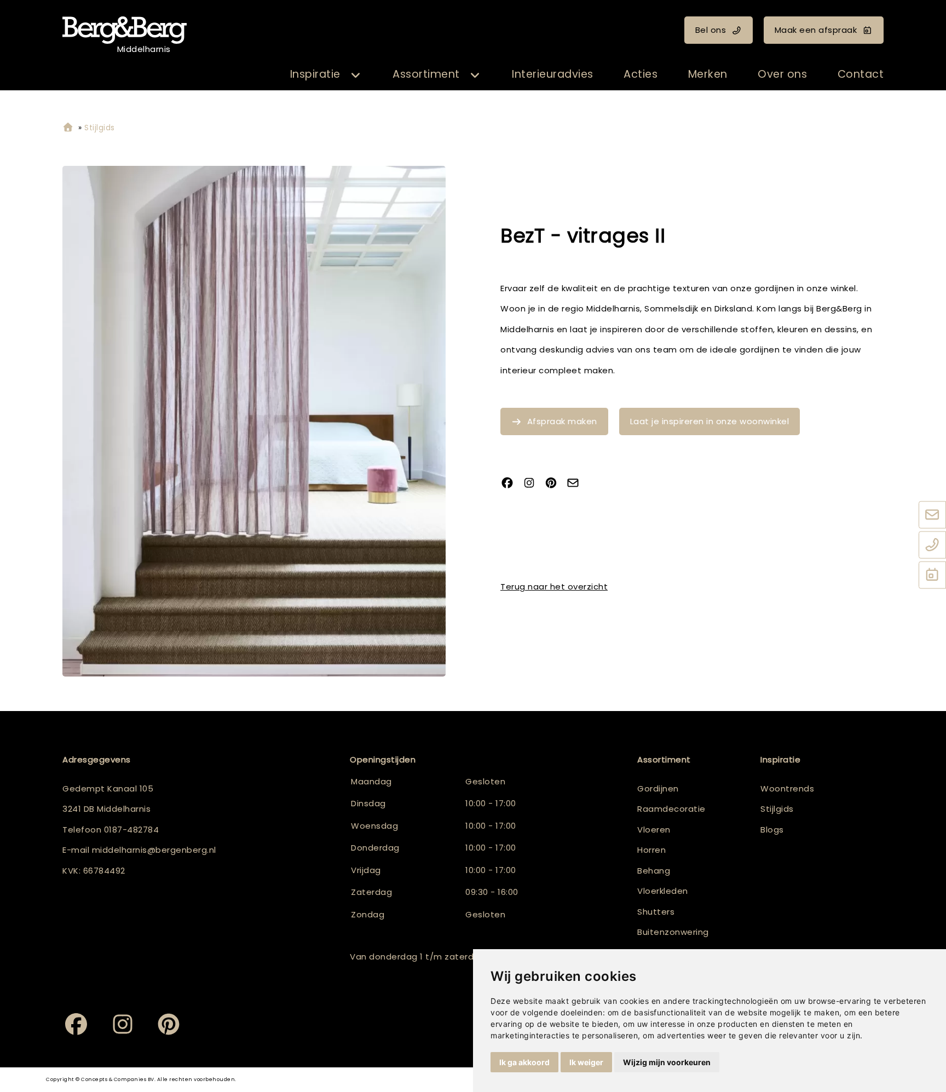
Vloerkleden (662, 891)
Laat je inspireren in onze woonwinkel (709, 421)
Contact (861, 74)
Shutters (655, 911)
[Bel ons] (932, 545)
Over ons (782, 74)
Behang (653, 870)
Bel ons (710, 30)
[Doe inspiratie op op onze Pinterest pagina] (555, 483)
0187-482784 (131, 829)
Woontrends (787, 788)
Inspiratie (315, 74)
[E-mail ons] (932, 515)
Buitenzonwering (673, 932)
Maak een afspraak (816, 30)
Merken (708, 74)
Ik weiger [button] (586, 1062)
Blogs (772, 829)
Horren (651, 850)
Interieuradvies (552, 74)
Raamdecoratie (671, 808)
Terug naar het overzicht (554, 586)
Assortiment (426, 74)
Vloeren (654, 829)
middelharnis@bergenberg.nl (154, 850)
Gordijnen (658, 788)
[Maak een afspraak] (932, 575)
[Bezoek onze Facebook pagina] (511, 483)
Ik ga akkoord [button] (524, 1062)
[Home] (67, 128)
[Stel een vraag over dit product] (577, 483)
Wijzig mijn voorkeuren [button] (667, 1062)
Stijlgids (777, 808)
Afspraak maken (562, 421)
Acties (640, 74)
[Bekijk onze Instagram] (533, 483)
